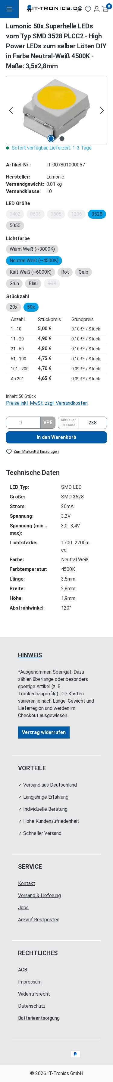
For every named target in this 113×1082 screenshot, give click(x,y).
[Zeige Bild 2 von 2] (61, 138)
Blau (33, 283)
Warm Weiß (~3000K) (32, 249)
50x (31, 307)
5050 (15, 225)
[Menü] (9, 9)
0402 (17, 215)
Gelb (83, 272)
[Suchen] (79, 9)
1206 (78, 215)
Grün (14, 283)
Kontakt (26, 883)
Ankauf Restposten (38, 920)
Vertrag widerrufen (44, 732)
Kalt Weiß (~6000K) (31, 272)
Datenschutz (32, 1006)
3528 (97, 214)
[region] (56, 110)
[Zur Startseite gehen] (42, 9)
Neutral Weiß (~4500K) (34, 260)
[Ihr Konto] (96, 9)
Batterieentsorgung (39, 1018)
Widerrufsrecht (34, 994)
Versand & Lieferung (39, 895)
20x (13, 307)
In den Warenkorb (56, 437)
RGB (53, 284)
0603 (37, 215)
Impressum (30, 982)
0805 (58, 215)
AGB (22, 970)
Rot (65, 272)
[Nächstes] (102, 110)
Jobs (23, 907)
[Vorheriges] (10, 110)
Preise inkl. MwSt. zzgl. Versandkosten (47, 403)
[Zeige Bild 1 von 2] (51, 138)
